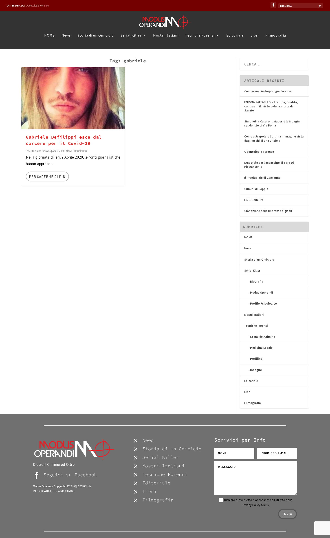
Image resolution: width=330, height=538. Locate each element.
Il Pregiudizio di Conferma (262, 178)
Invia (287, 514)
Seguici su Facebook (70, 474)
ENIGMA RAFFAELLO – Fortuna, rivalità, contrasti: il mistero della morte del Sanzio (271, 106)
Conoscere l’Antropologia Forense (267, 91)
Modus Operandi (261, 292)
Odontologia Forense (37, 5)
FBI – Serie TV (253, 200)
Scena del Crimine (262, 337)
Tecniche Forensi (200, 35)
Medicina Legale (261, 348)
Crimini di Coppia (256, 189)
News (66, 35)
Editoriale (235, 35)
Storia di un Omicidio (95, 35)
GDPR (265, 505)
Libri (255, 35)
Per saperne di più (47, 176)
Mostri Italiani (165, 35)
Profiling (256, 359)
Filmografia (275, 35)
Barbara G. (44, 150)
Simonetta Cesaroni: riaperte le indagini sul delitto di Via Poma (272, 123)
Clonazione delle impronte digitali (268, 211)
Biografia (256, 281)
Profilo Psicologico (263, 303)
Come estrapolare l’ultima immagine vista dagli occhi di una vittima (274, 138)
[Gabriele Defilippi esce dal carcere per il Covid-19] (73, 98)
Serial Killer (131, 35)
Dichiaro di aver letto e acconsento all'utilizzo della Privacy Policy (258, 502)
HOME (49, 35)
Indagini (256, 370)
